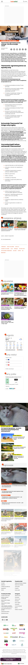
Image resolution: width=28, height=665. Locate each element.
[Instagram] (4, 620)
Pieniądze (17, 597)
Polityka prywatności (5, 586)
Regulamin (3, 588)
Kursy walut (17, 590)
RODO (2, 590)
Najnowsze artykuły (19, 584)
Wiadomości (17, 595)
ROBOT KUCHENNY (10, 246)
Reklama (3, 584)
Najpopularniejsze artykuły (20, 583)
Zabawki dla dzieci (5, 611)
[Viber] (26, 49)
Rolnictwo (17, 600)
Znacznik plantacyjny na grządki (6, 609)
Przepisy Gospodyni (5, 595)
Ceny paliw (17, 586)
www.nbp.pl (11, 368)
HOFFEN (19, 250)
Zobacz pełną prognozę (10, 349)
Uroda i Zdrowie (18, 606)
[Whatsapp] (23, 49)
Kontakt (2, 583)
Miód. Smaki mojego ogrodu (5, 601)
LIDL (22, 250)
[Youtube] (7, 620)
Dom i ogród (17, 602)
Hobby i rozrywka (18, 609)
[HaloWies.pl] (14, 1)
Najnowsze (8, 465)
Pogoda (16, 588)
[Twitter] (14, 49)
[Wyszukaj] (25, 1)
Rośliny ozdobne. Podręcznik (5, 598)
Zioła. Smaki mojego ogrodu (5, 603)
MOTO (16, 607)
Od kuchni (17, 604)
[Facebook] (11, 49)
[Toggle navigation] (2, 1)
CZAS (12, 248)
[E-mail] (20, 49)
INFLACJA (17, 246)
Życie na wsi (17, 599)
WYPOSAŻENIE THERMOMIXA (6, 250)
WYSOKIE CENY (22, 248)
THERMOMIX (3, 246)
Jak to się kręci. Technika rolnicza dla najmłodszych (6, 606)
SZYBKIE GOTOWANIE (5, 248)
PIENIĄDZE (16, 248)
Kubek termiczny (5, 613)
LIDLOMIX (15, 250)
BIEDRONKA (3, 252)
